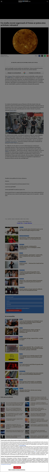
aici (34, 451)
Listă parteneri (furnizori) (6, 464)
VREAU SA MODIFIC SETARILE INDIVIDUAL (16, 469)
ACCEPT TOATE (17, 467)
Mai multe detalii (22, 445)
